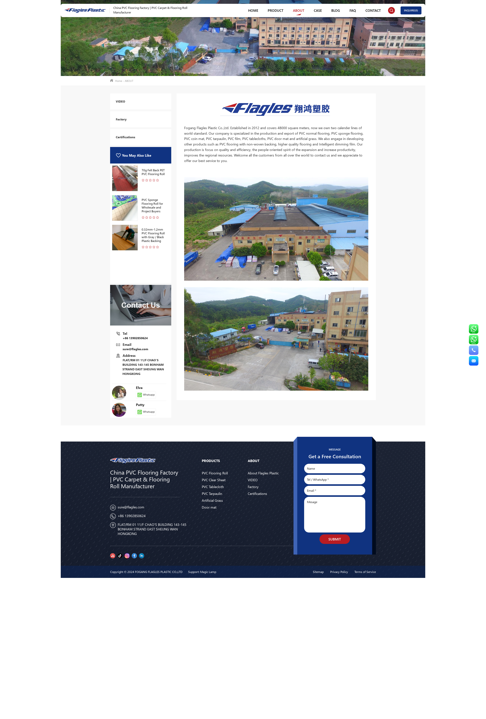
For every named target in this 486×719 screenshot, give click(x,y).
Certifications (125, 137)
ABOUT (298, 10)
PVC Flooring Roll (215, 473)
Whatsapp (148, 394)
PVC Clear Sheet (214, 480)
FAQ (353, 10)
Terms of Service (365, 572)
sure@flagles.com (135, 349)
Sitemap (318, 572)
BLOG (335, 10)
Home (253, 10)
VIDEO (120, 101)
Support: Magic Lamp (202, 572)
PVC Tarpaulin (212, 493)
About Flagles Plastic (263, 473)
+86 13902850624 (135, 338)
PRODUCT (275, 10)
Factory (121, 119)
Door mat (209, 507)
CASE (318, 10)
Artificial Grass (212, 500)
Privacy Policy (339, 572)
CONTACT (373, 10)
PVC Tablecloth (213, 486)
